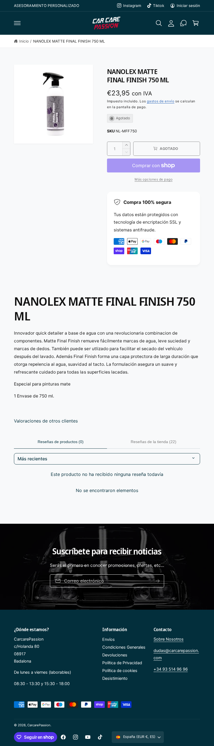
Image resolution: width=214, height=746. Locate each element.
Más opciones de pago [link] (153, 179)
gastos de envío (160, 101)
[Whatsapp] (183, 23)
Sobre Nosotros (169, 639)
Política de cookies (119, 670)
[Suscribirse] (158, 580)
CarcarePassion (38, 725)
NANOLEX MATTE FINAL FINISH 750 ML (69, 41)
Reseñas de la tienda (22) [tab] (153, 441)
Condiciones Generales (123, 647)
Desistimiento (115, 678)
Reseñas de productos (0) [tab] (61, 441)
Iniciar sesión (188, 5)
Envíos (108, 639)
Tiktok (158, 5)
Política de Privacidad (122, 662)
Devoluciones (114, 655)
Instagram (132, 5)
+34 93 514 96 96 (171, 669)
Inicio (24, 41)
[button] (17, 23)
